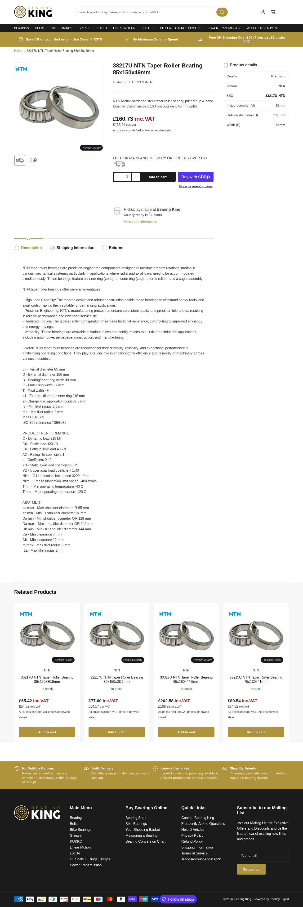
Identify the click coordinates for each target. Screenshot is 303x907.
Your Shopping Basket (142, 829)
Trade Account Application (201, 859)
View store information (140, 221)
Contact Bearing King (197, 818)
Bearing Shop (135, 818)
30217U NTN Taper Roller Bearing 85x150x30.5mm (47, 679)
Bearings (21, 28)
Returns (116, 248)
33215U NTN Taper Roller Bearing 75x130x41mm (256, 679)
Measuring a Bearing (141, 835)
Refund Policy (192, 841)
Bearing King (242, 899)
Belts (39, 28)
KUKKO (102, 28)
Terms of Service (194, 853)
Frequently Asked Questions (203, 824)
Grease (84, 28)
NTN (47, 670)
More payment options (196, 186)
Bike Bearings (61, 28)
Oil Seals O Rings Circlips (90, 859)
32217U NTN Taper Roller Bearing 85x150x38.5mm (116, 679)
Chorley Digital (279, 899)
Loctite (148, 28)
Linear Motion (124, 28)
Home (18, 51)
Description (31, 248)
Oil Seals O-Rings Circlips (180, 28)
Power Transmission (224, 28)
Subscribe (251, 869)
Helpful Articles (192, 829)
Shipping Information (75, 248)
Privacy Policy (192, 835)
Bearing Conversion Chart (145, 841)
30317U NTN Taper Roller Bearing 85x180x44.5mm (186, 679)
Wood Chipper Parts (263, 28)
